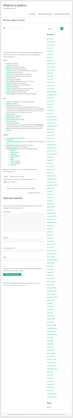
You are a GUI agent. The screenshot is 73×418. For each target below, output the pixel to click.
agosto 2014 (50, 129)
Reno (12, 159)
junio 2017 (50, 51)
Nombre (6, 237)
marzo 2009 (50, 316)
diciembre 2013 (51, 144)
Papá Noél (13, 154)
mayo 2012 (50, 197)
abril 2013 (50, 163)
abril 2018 (50, 39)
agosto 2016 (50, 70)
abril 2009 (50, 313)
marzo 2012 (50, 204)
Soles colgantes (15, 163)
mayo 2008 (50, 344)
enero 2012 (50, 210)
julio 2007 (50, 372)
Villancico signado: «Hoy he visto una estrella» (20, 188)
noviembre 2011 (52, 216)
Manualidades (26, 179)
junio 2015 (50, 101)
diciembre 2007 (51, 359)
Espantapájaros (15, 156)
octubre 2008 (51, 331)
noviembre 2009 (52, 291)
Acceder (49, 407)
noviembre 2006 (52, 397)
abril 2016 (50, 79)
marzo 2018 (50, 42)
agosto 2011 (50, 225)
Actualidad (9, 179)
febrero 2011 (51, 244)
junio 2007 (50, 375)
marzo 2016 (50, 82)
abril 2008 (50, 347)
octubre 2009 (51, 294)
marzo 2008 (50, 350)
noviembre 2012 (52, 179)
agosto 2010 (50, 263)
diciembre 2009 (51, 288)
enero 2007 (50, 390)
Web (4, 257)
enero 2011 (50, 247)
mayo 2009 (50, 309)
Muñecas (13, 165)
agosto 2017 (50, 45)
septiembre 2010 (52, 260)
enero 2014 (50, 141)
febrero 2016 (51, 85)
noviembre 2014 (52, 120)
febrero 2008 (51, 353)
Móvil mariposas (11, 121)
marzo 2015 (50, 110)
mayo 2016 (50, 76)
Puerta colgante (15, 161)
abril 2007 (50, 381)
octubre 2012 (51, 182)
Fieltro (20, 179)
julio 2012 (50, 191)
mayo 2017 (50, 54)
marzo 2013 (50, 166)
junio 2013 (50, 157)
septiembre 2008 (52, 334)
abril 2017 (50, 57)
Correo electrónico (9, 248)
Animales (15, 179)
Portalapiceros (11, 78)
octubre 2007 (51, 365)
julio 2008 (50, 337)
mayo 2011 (50, 235)
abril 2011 (50, 238)
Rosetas (8, 79)
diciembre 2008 (51, 325)
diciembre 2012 (51, 176)
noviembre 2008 (52, 328)
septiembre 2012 (52, 185)
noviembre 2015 (52, 95)
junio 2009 (50, 306)
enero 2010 (50, 284)
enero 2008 (50, 356)
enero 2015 (50, 113)
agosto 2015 (50, 98)
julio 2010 (50, 266)
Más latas (9, 86)
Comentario (7, 211)
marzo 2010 (50, 278)
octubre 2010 (51, 256)
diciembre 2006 (51, 393)
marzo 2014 (50, 135)
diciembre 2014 (51, 116)
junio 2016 (50, 73)
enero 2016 (50, 88)
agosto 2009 (50, 300)
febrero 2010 (51, 281)
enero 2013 (50, 172)
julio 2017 (50, 48)
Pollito (12, 157)
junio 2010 (50, 269)
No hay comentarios (11, 182)
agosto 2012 (50, 188)
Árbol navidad (14, 152)
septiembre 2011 (52, 222)
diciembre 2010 (51, 250)
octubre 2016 (51, 67)
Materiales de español (45, 14)
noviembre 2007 (52, 362)
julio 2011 (50, 228)
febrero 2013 (51, 169)
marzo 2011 (50, 241)
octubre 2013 (51, 151)
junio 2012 (50, 194)
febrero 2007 (51, 387)
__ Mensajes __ (32, 14)
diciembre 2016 (51, 63)
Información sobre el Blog (62, 14)
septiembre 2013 (52, 154)
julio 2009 (50, 303)
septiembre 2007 (52, 369)
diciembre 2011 (51, 213)
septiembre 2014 (52, 126)
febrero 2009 (51, 319)
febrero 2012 (51, 207)
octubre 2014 (51, 123)
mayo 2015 (50, 104)
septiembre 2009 (52, 297)
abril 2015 (50, 107)
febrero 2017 (51, 60)
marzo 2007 (50, 384)
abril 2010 (50, 275)
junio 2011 (50, 232)
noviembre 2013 (52, 148)
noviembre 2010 (52, 253)
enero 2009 (50, 322)
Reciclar (33, 179)
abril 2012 (50, 200)
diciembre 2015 (51, 91)
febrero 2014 (51, 138)
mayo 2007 (50, 378)
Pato (7, 119)
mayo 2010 (50, 272)
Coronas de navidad (12, 123)
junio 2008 (50, 341)
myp (7, 176)
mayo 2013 (50, 160)
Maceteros (9, 70)
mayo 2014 (50, 132)
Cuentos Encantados (35, 193)
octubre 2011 (51, 219)
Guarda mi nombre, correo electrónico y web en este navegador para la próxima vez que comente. (22, 269)
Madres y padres (14, 5)
